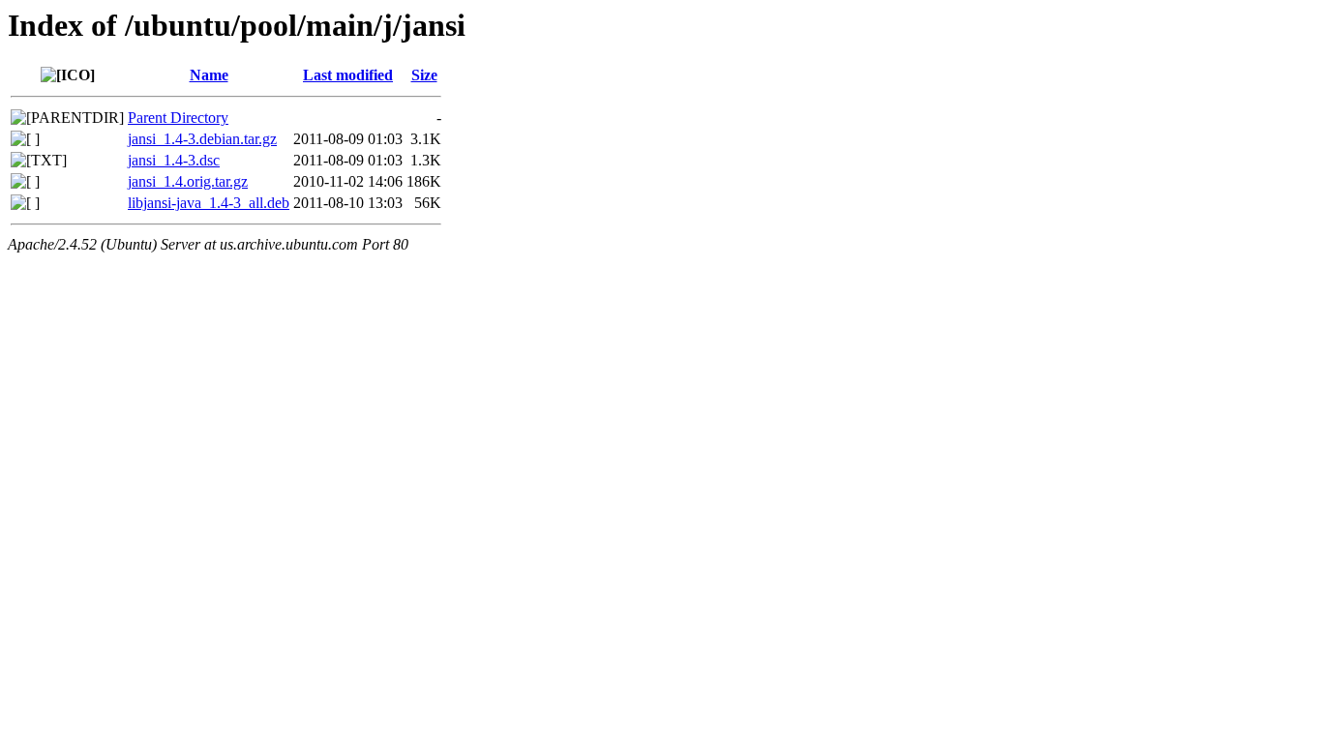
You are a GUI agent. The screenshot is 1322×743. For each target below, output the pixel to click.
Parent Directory (178, 117)
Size (424, 75)
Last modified (348, 75)
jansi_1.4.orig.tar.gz (188, 181)
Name (209, 75)
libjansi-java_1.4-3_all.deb (208, 202)
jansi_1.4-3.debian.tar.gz (202, 139)
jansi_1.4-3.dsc (174, 160)
